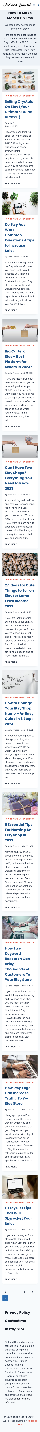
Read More (12, 183)
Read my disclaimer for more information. (18, 1398)
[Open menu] (33, 5)
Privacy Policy (17, 1312)
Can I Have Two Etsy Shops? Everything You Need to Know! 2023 (18, 478)
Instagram (14, 1329)
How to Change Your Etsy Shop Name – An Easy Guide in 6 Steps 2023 (19, 713)
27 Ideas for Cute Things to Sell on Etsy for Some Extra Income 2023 (20, 596)
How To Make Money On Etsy (19, 96)
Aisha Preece (13, 123)
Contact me (15, 1320)
